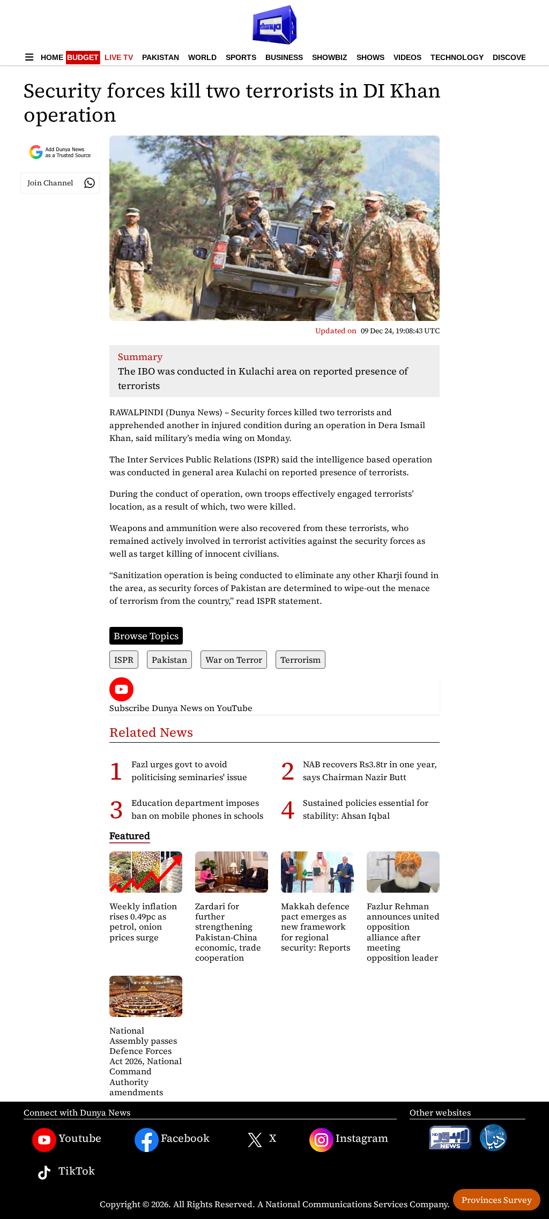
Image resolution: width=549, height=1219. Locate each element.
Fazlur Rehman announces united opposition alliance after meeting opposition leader (403, 931)
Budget (83, 57)
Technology (457, 57)
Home (52, 57)
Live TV (119, 57)
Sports (241, 57)
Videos (407, 57)
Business (284, 57)
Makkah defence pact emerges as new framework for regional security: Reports (315, 926)
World (202, 57)
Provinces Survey (497, 1200)
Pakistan (160, 57)
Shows (370, 57)
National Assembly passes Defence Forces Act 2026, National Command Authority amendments (145, 1061)
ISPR (123, 659)
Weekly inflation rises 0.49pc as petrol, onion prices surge (143, 921)
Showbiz (329, 57)
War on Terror (233, 659)
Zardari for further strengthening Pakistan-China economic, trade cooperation (228, 931)
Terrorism (300, 659)
